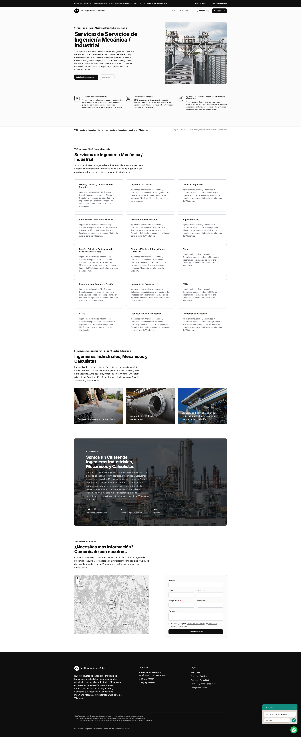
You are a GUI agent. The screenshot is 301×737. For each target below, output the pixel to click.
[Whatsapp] (293, 729)
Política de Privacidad (195, 624)
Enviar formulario (196, 632)
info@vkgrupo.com (147, 683)
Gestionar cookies (219, 3)
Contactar (218, 11)
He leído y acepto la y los (194, 625)
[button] (111, 604)
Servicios (184, 11)
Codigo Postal (174, 601)
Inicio (174, 11)
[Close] (294, 707)
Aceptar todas (200, 3)
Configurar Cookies (199, 688)
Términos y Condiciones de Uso (204, 684)
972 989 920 (204, 11)
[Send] (294, 720)
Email (171, 590)
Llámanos (106, 77)
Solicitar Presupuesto (85, 77)
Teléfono (201, 590)
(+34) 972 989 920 (146, 679)
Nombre (172, 580)
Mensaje (172, 611)
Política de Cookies (199, 676)
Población (201, 601)
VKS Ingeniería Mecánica (92, 10)
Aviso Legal (195, 672)
